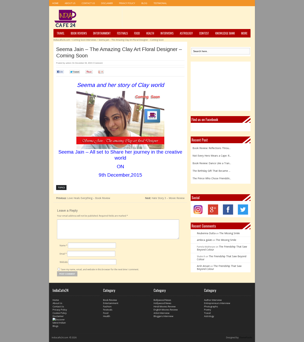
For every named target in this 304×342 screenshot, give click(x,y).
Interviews (166, 33)
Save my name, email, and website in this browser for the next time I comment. (100, 269)
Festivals (122, 33)
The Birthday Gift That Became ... (211, 170)
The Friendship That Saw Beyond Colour (222, 248)
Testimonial (160, 3)
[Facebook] (228, 213)
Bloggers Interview (163, 316)
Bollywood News (162, 300)
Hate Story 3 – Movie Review (165, 198)
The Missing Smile (229, 233)
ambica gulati (204, 240)
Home (55, 3)
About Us (70, 3)
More (244, 33)
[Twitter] (243, 213)
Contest (204, 33)
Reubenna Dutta (206, 233)
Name (63, 245)
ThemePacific (245, 337)
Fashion (107, 306)
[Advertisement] (186, 18)
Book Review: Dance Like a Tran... (211, 162)
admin (68, 63)
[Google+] (213, 213)
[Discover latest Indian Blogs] (76, 323)
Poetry (207, 309)
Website (64, 262)
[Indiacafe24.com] (65, 18)
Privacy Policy (127, 3)
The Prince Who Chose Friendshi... (211, 177)
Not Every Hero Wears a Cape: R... (211, 155)
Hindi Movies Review (165, 306)
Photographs (211, 306)
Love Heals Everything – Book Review (83, 198)
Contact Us (88, 3)
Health (150, 33)
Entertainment (102, 33)
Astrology (186, 33)
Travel (60, 33)
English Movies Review (166, 309)
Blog (144, 3)
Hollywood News (162, 303)
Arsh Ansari (203, 266)
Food (137, 33)
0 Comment (98, 63)
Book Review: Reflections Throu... (211, 147)
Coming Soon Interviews (84, 39)
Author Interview (213, 300)
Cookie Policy (60, 313)
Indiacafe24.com (61, 39)
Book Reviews (79, 33)
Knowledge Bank (225, 33)
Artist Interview (161, 313)
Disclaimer (107, 3)
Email (63, 253)
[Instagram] (198, 213)
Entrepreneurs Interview (217, 303)
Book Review (110, 300)
